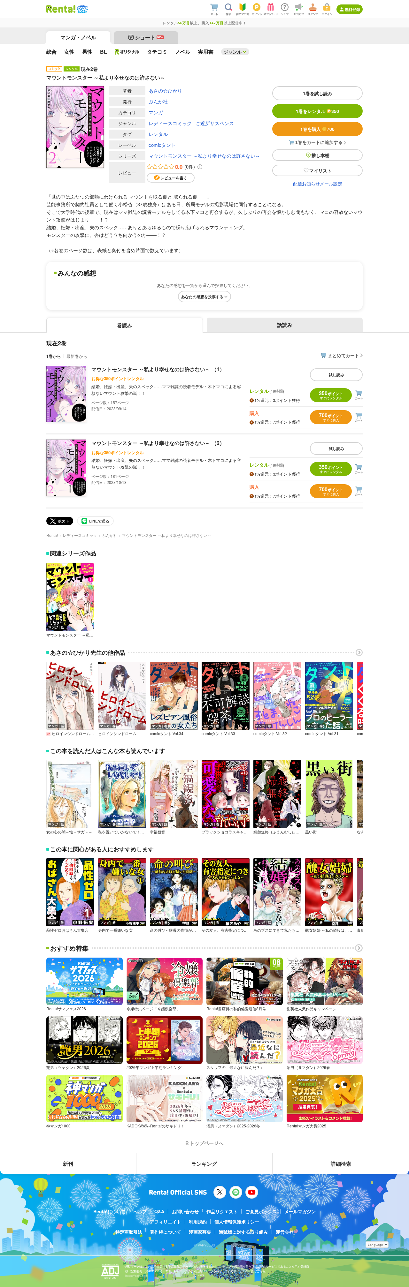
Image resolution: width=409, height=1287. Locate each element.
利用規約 (198, 1221)
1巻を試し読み (317, 93)
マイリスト (320, 170)
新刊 (68, 1163)
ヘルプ (140, 1211)
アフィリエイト (165, 1221)
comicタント (162, 144)
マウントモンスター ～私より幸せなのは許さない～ (204, 155)
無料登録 (352, 9)
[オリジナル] (127, 52)
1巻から (53, 356)
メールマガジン (300, 1211)
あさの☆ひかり (165, 90)
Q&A (159, 1211)
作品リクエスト (222, 1211)
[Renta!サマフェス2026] (81, 9)
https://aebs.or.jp (136, 1276)
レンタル (158, 134)
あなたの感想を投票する (202, 296)
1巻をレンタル (317, 111)
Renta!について (109, 1211)
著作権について (165, 1232)
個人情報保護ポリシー (236, 1221)
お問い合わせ (185, 1211)
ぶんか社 (158, 101)
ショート (149, 37)
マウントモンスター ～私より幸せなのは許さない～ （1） (158, 369)
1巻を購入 (317, 129)
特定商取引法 (128, 1232)
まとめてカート (343, 355)
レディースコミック (170, 123)
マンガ (156, 112)
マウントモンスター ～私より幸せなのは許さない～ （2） (158, 443)
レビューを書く (173, 178)
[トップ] (60, 9)
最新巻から (76, 356)
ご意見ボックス (261, 1211)
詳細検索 (341, 1163)
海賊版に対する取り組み (243, 1232)
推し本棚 (320, 155)
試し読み (336, 375)
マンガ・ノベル (78, 37)
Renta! (52, 535)
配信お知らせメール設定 (317, 183)
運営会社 (285, 1232)
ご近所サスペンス (215, 123)
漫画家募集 (200, 1232)
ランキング (204, 1163)
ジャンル (233, 52)
